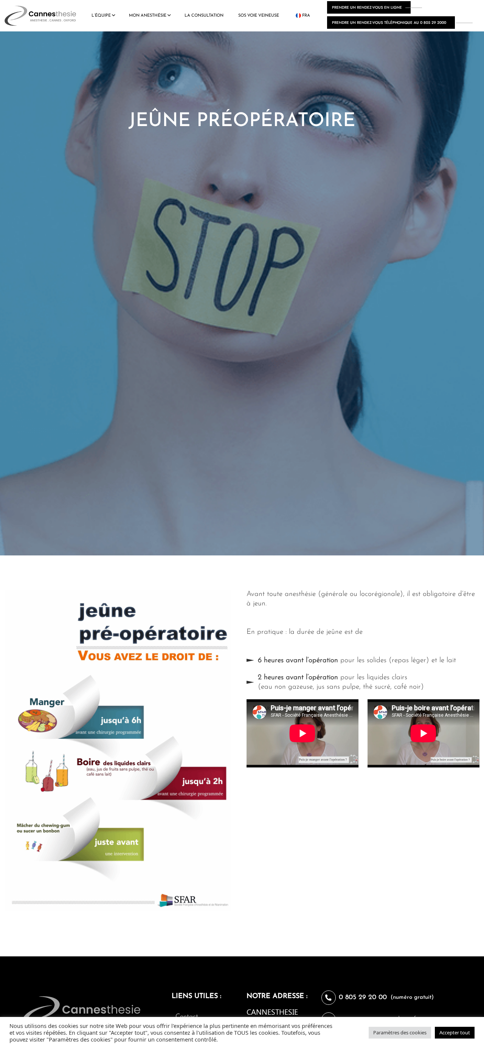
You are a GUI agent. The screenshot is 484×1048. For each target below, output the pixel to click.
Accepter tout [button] (454, 1032)
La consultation (204, 16)
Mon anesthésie (147, 16)
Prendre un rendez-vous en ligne (367, 7)
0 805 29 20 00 (363, 997)
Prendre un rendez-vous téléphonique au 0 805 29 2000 (389, 22)
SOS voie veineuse (258, 16)
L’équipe (101, 16)
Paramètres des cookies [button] (400, 1032)
